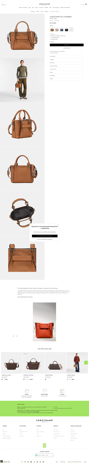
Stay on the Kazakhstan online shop (44, 239)
